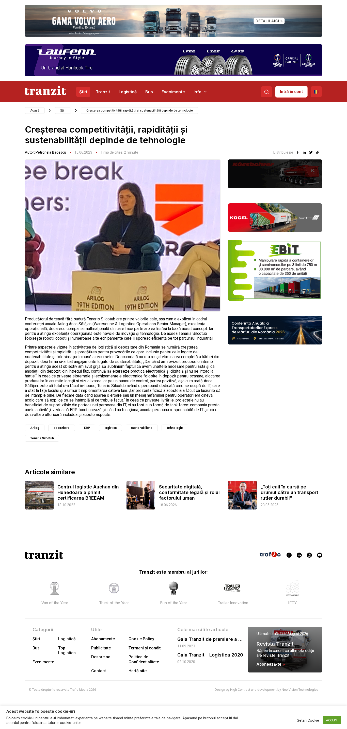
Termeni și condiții (146, 648)
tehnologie (175, 428)
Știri (83, 91)
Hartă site (138, 670)
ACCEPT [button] (332, 720)
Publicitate (101, 648)
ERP (87, 428)
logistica (110, 428)
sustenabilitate (141, 428)
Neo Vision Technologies (300, 689)
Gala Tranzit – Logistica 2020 (210, 655)
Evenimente (173, 91)
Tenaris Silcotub (42, 438)
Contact (98, 670)
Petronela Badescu (51, 152)
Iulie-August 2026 (294, 634)
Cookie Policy (141, 638)
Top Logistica (67, 650)
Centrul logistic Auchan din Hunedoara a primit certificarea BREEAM (88, 492)
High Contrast (240, 689)
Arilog (34, 428)
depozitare (62, 428)
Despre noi (101, 656)
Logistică (128, 91)
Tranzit (103, 91)
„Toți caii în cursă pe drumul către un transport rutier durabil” (289, 492)
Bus (149, 91)
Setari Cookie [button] (308, 720)
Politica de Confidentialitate (144, 659)
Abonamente (103, 638)
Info (197, 91)
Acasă (34, 110)
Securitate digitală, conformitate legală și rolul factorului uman (189, 492)
